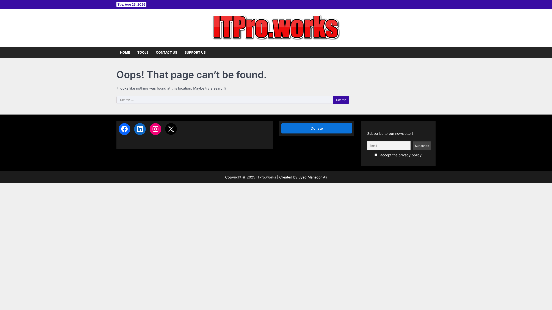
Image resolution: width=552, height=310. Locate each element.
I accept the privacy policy (399, 155)
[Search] (432, 52)
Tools (143, 52)
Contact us (166, 52)
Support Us (195, 52)
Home (125, 52)
